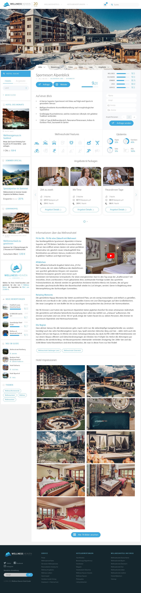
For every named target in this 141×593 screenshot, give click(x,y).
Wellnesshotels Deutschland (120, 558)
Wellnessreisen (9, 400)
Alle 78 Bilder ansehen (88, 535)
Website (63, 84)
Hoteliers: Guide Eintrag (48, 579)
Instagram (9, 566)
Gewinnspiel (45, 576)
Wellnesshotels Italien (118, 570)
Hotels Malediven (116, 576)
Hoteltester (79, 564)
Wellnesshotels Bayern (118, 561)
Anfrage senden (123, 123)
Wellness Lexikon (46, 573)
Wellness (22, 395)
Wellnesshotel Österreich (72, 350)
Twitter (8, 563)
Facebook (19, 563)
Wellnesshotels (52, 4)
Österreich (70, 78)
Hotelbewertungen (76, 4)
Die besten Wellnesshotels (49, 564)
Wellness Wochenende (12, 391)
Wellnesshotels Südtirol (118, 573)
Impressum (44, 582)
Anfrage (46, 84)
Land (7, 88)
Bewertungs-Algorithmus (84, 561)
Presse (43, 558)
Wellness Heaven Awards (84, 573)
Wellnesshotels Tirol (117, 567)
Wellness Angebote (47, 570)
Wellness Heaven (81, 576)
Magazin (79, 567)
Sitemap (113, 579)
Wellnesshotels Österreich (119, 564)
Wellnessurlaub (10, 395)
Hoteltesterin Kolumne (83, 570)
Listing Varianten (81, 582)
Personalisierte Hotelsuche (49, 567)
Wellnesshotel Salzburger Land (48, 350)
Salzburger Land (56, 78)
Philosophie (80, 579)
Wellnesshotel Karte (47, 561)
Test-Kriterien (80, 558)
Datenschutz (54, 582)
